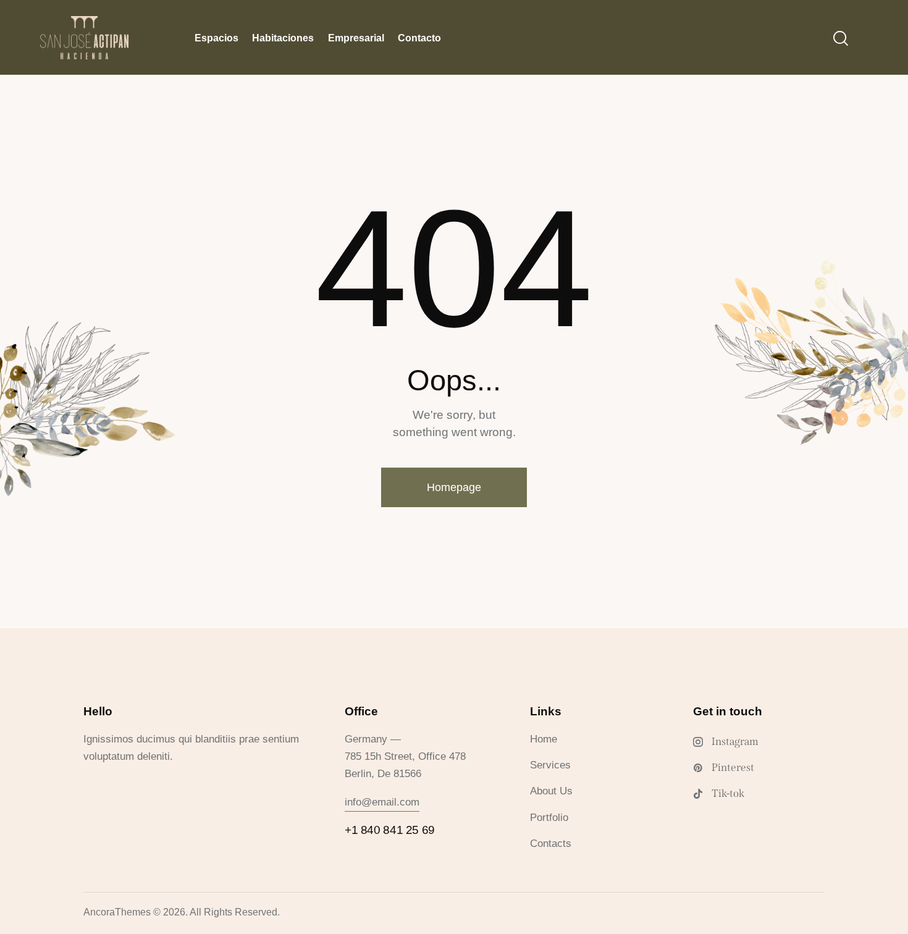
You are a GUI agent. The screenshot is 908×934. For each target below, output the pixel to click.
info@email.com (382, 802)
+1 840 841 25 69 (390, 829)
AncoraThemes (117, 912)
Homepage (454, 487)
